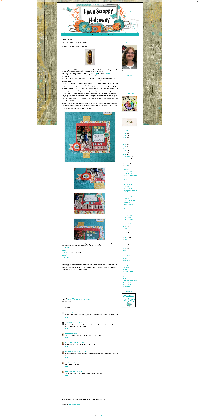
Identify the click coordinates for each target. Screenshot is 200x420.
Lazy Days (126, 186)
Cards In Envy (126, 260)
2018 (124, 146)
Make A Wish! (127, 167)
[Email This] (63, 301)
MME (77, 299)
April (126, 232)
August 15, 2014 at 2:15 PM (76, 362)
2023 (124, 135)
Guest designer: (66, 260)
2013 (124, 242)
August (126, 165)
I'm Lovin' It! (127, 194)
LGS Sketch (127, 213)
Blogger (103, 415)
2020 (124, 142)
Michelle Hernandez (67, 259)
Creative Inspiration (127, 264)
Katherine (68, 312)
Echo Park (125, 265)
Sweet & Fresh (127, 182)
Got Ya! (126, 179)
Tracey (67, 362)
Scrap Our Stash (127, 275)
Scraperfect (126, 277)
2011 (124, 246)
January (127, 239)
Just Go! (126, 206)
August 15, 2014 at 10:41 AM (79, 333)
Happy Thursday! (128, 204)
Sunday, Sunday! (128, 171)
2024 (124, 133)
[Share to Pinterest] (70, 301)
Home (87, 35)
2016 (124, 150)
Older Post (115, 402)
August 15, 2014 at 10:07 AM (78, 312)
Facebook (108, 73)
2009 (124, 250)
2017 (124, 148)
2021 (124, 140)
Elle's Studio (126, 267)
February (127, 237)
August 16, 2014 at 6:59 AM (75, 371)
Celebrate (126, 169)
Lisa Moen (64, 252)
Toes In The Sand (128, 211)
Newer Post (64, 402)
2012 (124, 244)
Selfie (125, 208)
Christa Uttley (65, 257)
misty (66, 371)
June (126, 228)
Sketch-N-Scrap (128, 177)
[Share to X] (66, 301)
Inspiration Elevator (70, 299)
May (126, 230)
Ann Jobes (64, 255)
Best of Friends (128, 184)
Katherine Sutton (66, 250)
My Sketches (102, 35)
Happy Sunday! (128, 217)
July (126, 226)
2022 (124, 137)
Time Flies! (127, 202)
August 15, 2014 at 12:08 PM (77, 342)
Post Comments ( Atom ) (74, 404)
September (127, 163)
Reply (66, 317)
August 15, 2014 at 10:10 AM (76, 322)
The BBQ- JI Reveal (129, 188)
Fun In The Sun (128, 223)
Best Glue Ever (126, 258)
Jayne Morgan (65, 247)
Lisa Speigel (65, 254)
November (127, 158)
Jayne (67, 322)
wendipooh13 (69, 351)
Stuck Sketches (126, 286)
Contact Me (111, 35)
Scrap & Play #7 (128, 221)
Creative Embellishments (129, 262)
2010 (124, 248)
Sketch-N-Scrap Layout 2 (130, 175)
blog (96, 73)
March (126, 235)
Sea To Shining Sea (129, 196)
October (127, 161)
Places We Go (127, 198)
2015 (124, 152)
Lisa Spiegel (68, 333)
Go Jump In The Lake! (129, 200)
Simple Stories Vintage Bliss (130, 280)
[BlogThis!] (65, 301)
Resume (94, 35)
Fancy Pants (126, 269)
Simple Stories (126, 278)
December (127, 156)
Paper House (126, 273)
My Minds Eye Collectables (85, 299)
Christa (67, 342)
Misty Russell (73, 260)
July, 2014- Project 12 (129, 219)
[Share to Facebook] (68, 301)
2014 (124, 154)
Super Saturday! (128, 173)
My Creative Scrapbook (128, 271)
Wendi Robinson (66, 249)
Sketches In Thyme (127, 284)
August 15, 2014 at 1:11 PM (80, 351)
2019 (124, 144)
